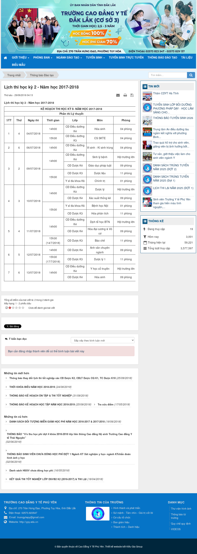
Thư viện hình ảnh (181, 508)
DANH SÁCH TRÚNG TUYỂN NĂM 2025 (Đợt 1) (171, 178)
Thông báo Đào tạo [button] (162, 57)
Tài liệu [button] (186, 57)
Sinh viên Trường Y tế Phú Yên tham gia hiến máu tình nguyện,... (171, 203)
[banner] (98, 26)
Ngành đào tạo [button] (68, 57)
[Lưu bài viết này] (132, 95)
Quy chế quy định (181, 523)
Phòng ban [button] (41, 57)
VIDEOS (176, 529)
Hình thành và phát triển (126, 508)
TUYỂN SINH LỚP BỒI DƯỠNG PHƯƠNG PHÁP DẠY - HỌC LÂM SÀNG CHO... (173, 108)
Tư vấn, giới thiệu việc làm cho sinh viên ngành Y (171, 156)
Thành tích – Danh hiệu (126, 527)
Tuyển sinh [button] (94, 57)
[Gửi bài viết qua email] (118, 95)
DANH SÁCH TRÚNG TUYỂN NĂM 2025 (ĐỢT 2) (171, 167)
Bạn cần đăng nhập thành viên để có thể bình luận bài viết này (46, 351)
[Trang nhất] (6, 57)
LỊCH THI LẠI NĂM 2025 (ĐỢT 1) (173, 188)
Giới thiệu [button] (19, 57)
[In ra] (126, 95)
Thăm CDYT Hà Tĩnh (166, 93)
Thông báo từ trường (178, 516)
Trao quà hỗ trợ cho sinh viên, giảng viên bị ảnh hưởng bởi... (171, 144)
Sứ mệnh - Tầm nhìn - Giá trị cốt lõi (133, 513)
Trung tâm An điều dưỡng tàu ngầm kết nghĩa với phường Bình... (171, 133)
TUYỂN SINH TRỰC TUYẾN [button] (126, 57)
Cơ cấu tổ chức (121, 517)
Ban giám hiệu (121, 522)
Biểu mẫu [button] (18, 65)
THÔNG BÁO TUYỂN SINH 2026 (173, 118)
